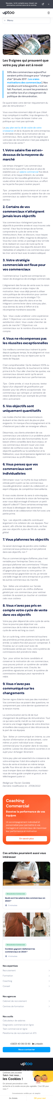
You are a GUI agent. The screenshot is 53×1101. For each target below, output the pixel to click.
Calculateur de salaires (14, 1020)
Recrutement (9, 970)
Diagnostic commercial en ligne (18, 1024)
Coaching (7, 981)
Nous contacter (26, 1049)
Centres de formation (13, 1006)
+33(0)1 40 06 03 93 (20, 1043)
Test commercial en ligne (15, 1028)
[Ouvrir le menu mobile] (48, 13)
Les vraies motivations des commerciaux (24, 81)
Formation (8, 975)
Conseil (6, 986)
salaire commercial (29, 171)
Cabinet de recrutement (15, 1001)
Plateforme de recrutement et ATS (19, 1033)
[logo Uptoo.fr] (8, 13)
